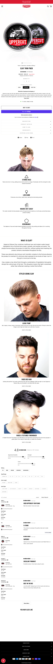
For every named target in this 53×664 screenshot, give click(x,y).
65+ (42, 476)
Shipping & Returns (26, 133)
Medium (10, 482)
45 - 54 (30, 476)
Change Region (26, 643)
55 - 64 (37, 476)
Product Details (26, 124)
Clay (6, 541)
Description (26, 121)
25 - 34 (18, 476)
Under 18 (4, 476)
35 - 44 (24, 476)
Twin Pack (26, 87)
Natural (37, 488)
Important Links (26, 653)
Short (4, 482)
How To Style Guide (26, 330)
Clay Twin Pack (9, 526)
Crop (25, 488)
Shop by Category (26, 646)
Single (19, 87)
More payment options (26, 115)
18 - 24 (11, 476)
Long (16, 482)
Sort (38, 497)
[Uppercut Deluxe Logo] (26, 6)
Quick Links (26, 649)
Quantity (26, 78)
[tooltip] (34, 91)
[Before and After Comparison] (26, 158)
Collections (23, 65)
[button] (26, 71)
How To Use (26, 127)
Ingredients (26, 130)
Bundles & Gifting (31, 65)
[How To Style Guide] (26, 299)
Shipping (21, 75)
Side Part (4, 488)
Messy (31, 488)
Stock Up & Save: (26, 84)
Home (19, 65)
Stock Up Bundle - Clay (10, 505)
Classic (44, 488)
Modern (4, 491)
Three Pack (33, 87)
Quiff (19, 488)
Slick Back (13, 488)
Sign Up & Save (26, 656)
